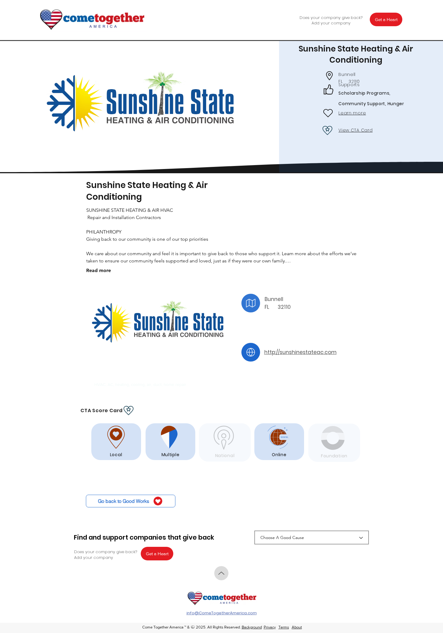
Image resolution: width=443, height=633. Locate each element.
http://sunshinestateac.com (300, 352)
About (297, 627)
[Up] (221, 573)
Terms (283, 627)
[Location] (250, 303)
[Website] (250, 352)
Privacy (270, 627)
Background (252, 627)
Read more (98, 270)
